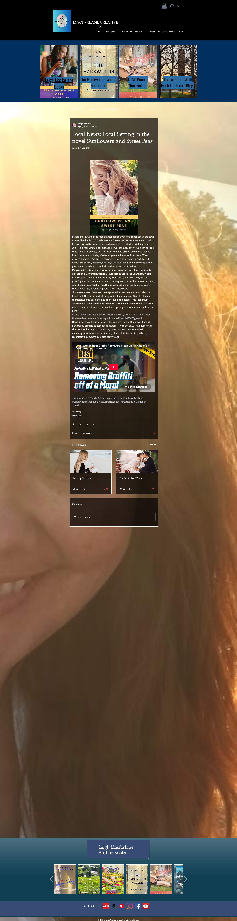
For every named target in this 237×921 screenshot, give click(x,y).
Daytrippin (127, 109)
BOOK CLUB (94, 109)
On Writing (76, 411)
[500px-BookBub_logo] (106, 906)
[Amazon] (114, 906)
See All (153, 444)
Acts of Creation (110, 109)
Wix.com (136, 920)
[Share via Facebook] (73, 424)
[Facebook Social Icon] (138, 906)
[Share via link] (93, 424)
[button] (164, 6)
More (139, 109)
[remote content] (114, 367)
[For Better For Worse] (137, 461)
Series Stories (77, 415)
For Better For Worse (131, 478)
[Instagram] (130, 906)
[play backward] (51, 879)
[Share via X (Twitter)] (80, 424)
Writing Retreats (82, 478)
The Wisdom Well (77, 109)
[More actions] (154, 125)
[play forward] (185, 879)
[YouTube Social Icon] (146, 906)
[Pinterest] (122, 906)
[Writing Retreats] (90, 461)
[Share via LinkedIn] (87, 424)
